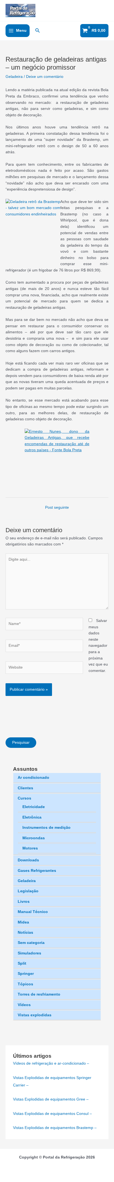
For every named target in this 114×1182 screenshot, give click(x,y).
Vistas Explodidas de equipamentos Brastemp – (55, 1128)
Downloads (28, 860)
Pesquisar (21, 742)
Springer (26, 974)
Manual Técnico (33, 912)
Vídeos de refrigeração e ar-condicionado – (51, 1063)
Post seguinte (57, 507)
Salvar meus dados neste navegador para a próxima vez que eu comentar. (98, 646)
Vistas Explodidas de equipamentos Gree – (51, 1099)
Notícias (25, 932)
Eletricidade (33, 807)
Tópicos (25, 984)
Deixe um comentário (44, 77)
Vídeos (24, 1005)
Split (22, 963)
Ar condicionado (33, 777)
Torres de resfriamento (39, 994)
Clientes (25, 788)
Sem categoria (31, 943)
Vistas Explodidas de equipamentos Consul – (52, 1114)
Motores (30, 848)
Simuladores (29, 953)
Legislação (28, 891)
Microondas (33, 838)
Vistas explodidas (34, 1015)
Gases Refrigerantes (37, 871)
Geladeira (27, 881)
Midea (23, 922)
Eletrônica (32, 817)
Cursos (24, 798)
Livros (24, 901)
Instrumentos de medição (46, 827)
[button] (37, 30)
